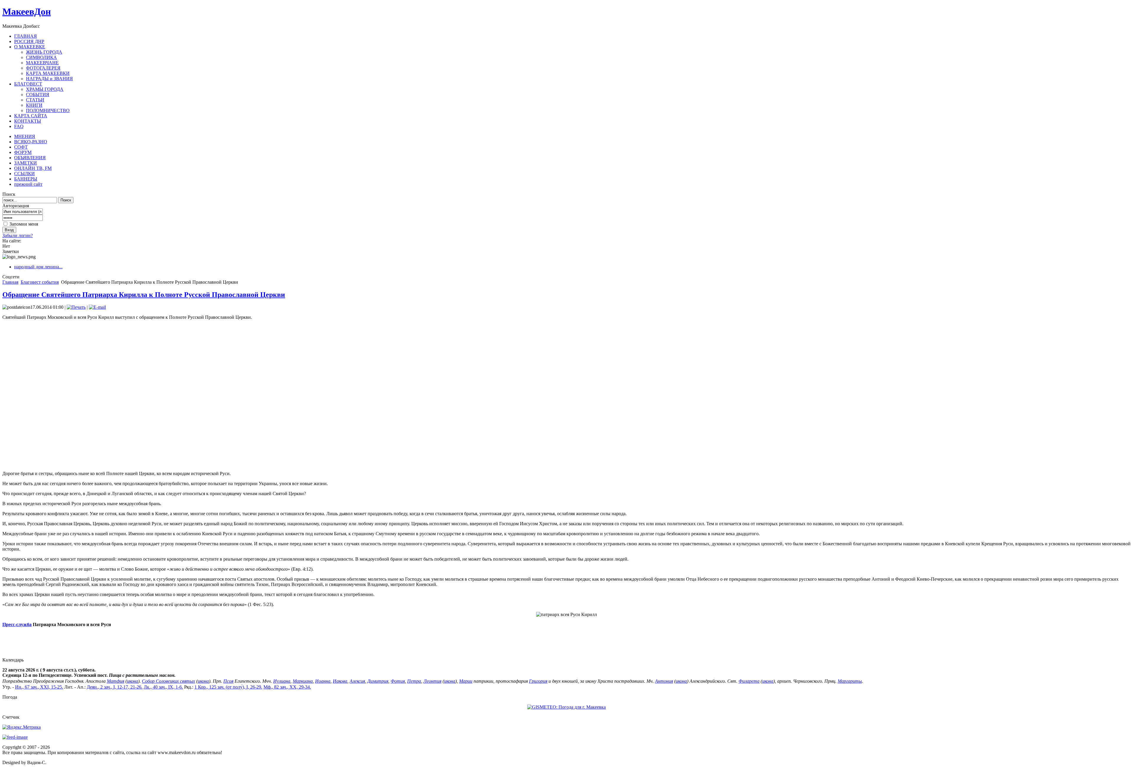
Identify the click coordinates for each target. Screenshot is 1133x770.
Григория (538, 681)
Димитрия (377, 681)
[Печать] (76, 307)
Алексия (357, 681)
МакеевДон (26, 11)
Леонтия (432, 681)
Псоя (228, 681)
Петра (414, 681)
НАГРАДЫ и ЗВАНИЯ (49, 78)
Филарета (749, 681)
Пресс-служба (17, 624)
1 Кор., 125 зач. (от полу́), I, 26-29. (228, 686)
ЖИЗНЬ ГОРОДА (44, 52)
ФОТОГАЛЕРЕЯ (43, 67)
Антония (664, 681)
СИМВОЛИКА (41, 57)
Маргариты (850, 681)
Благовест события (40, 282)
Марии (465, 681)
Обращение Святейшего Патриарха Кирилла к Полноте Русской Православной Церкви (143, 294)
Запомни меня (23, 223)
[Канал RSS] (15, 737)
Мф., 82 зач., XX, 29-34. (287, 686)
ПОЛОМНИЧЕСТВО (48, 110)
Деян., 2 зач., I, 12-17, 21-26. (115, 686)
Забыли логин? (17, 235)
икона (132, 681)
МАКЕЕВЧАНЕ (42, 62)
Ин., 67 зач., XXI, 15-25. (39, 686)
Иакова (340, 681)
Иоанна (322, 681)
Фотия (398, 681)
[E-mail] (97, 307)
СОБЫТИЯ (37, 94)
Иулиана (281, 681)
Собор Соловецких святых (168, 681)
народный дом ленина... (38, 266)
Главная (10, 282)
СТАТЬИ (35, 99)
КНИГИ (34, 105)
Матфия (115, 681)
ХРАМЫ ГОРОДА (44, 89)
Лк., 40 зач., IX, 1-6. (163, 686)
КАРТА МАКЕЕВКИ (48, 73)
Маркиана (303, 681)
